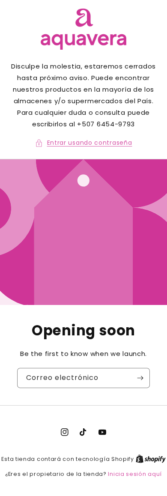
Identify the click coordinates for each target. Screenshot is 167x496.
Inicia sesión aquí (135, 474)
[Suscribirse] (140, 378)
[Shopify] (151, 459)
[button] (83, 142)
